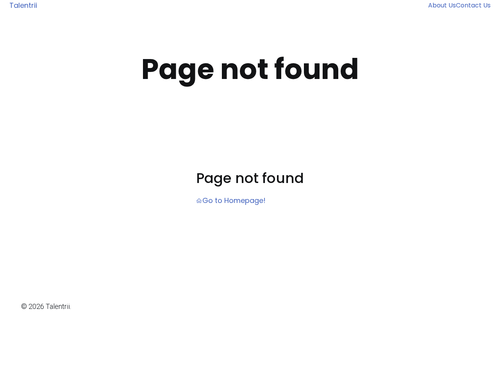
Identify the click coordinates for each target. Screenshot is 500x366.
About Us (442, 5)
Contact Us (473, 5)
